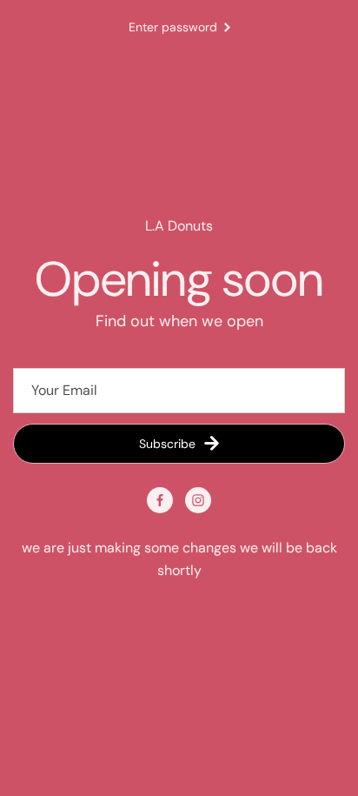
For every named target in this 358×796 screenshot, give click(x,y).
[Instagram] (198, 500)
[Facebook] (160, 500)
